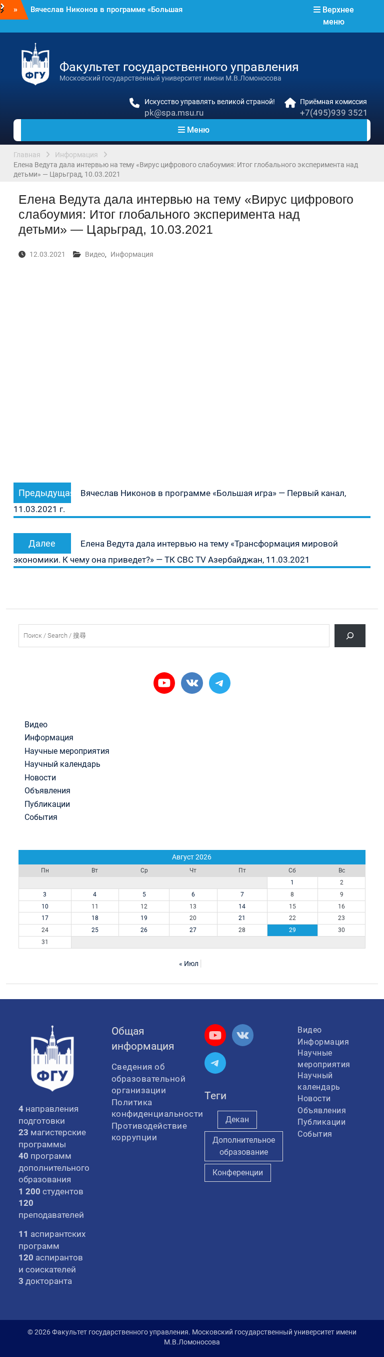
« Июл (188, 964)
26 (144, 930)
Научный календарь (62, 764)
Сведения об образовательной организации (149, 1078)
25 (95, 930)
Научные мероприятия (67, 751)
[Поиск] (350, 635)
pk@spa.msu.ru (174, 113)
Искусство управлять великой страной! (209, 102)
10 (45, 906)
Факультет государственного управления (179, 67)
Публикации (47, 804)
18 (95, 918)
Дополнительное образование (243, 1146)
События (41, 817)
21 (242, 918)
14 (242, 906)
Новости (40, 777)
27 (193, 930)
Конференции (237, 1172)
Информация (132, 254)
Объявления (47, 790)
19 (144, 918)
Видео (95, 254)
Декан (237, 1119)
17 (45, 918)
